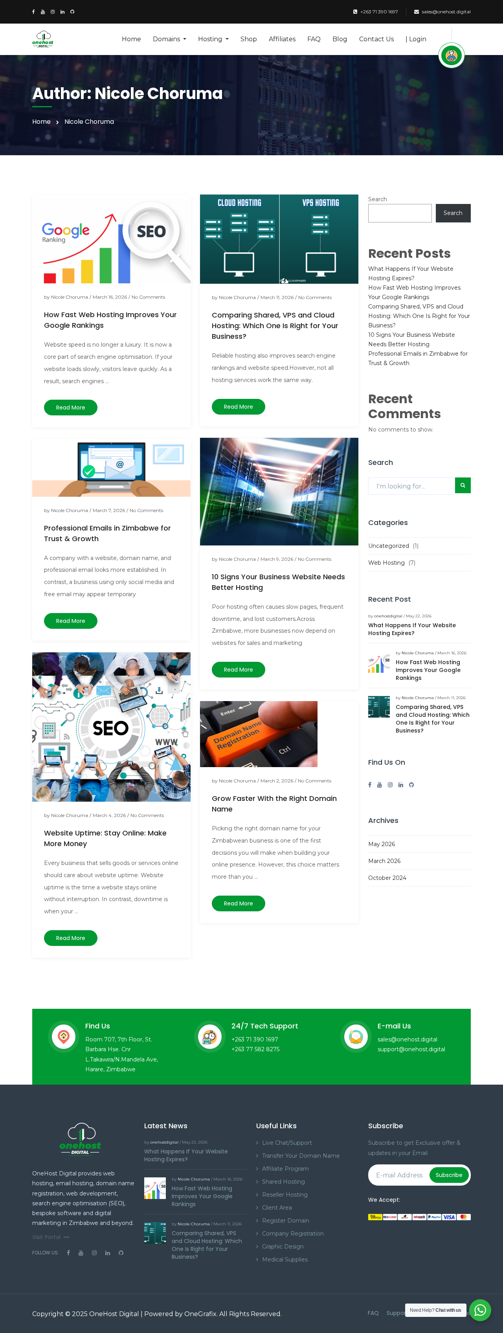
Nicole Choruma (69, 297)
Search (377, 199)
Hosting (211, 39)
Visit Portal (46, 1237)
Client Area (277, 1207)
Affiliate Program (285, 1168)
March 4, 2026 (109, 815)
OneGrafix (200, 1314)
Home (131, 39)
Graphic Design (283, 1246)
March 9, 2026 (277, 559)
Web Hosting (386, 562)
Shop (248, 39)
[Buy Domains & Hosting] (451, 55)
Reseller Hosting (285, 1194)
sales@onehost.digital (446, 12)
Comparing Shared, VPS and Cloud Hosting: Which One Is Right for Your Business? (275, 325)
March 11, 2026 (277, 297)
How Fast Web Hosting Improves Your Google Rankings (428, 670)
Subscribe (449, 1175)
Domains (167, 39)
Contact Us (376, 39)
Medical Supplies (285, 1259)
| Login (416, 39)
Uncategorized (388, 545)
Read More (70, 407)
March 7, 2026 (109, 510)
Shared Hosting (283, 1181)
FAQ (314, 39)
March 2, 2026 (277, 781)
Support (397, 1313)
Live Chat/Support (287, 1142)
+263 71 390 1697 (379, 12)
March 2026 (384, 861)
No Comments (148, 297)
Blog (339, 39)
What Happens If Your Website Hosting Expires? (412, 629)
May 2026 (381, 844)
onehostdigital (388, 616)
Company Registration (293, 1233)
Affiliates (282, 39)
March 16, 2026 (110, 297)
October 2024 (387, 877)
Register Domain (285, 1220)
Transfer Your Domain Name (301, 1155)
